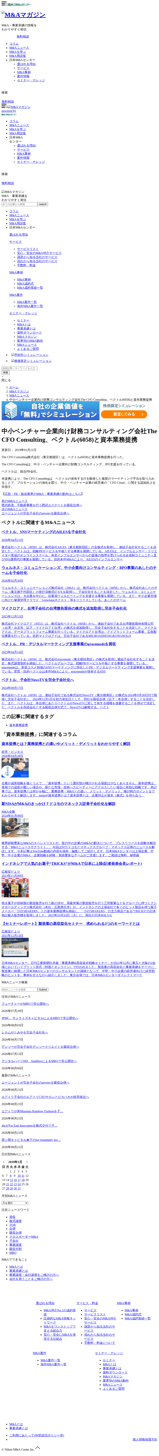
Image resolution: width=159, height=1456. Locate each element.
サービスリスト (28, 249)
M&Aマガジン (27, 336)
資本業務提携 (18, 725)
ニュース (19, 125)
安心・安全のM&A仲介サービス (39, 253)
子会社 (14, 1240)
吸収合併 (15, 1232)
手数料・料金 (26, 265)
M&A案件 (16, 294)
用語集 (17, 133)
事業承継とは (26, 328)
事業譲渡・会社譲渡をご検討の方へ (34, 1274)
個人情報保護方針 (145, 1439)
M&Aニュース (19, 47)
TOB (12, 1225)
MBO (12, 1252)
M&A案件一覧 (27, 302)
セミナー (23, 320)
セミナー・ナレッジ (31, 80)
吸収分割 (15, 1249)
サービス (23, 68)
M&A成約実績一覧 (30, 287)
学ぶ (17, 129)
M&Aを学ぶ (17, 51)
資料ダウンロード (29, 332)
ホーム (14, 387)
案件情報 (23, 76)
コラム (14, 43)
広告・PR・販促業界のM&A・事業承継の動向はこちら (43, 494)
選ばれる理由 (26, 64)
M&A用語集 (17, 56)
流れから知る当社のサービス (37, 261)
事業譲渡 (15, 1244)
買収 (12, 1217)
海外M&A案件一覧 (30, 306)
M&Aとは (24, 324)
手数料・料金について (99, 1342)
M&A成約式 (25, 283)
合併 (12, 1228)
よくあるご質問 (28, 348)
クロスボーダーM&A (23, 1236)
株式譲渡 (15, 1221)
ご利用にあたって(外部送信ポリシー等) (36, 1435)
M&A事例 (24, 72)
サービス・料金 (87, 1303)
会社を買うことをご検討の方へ (31, 1279)
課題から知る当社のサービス (37, 257)
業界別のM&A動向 (30, 340)
